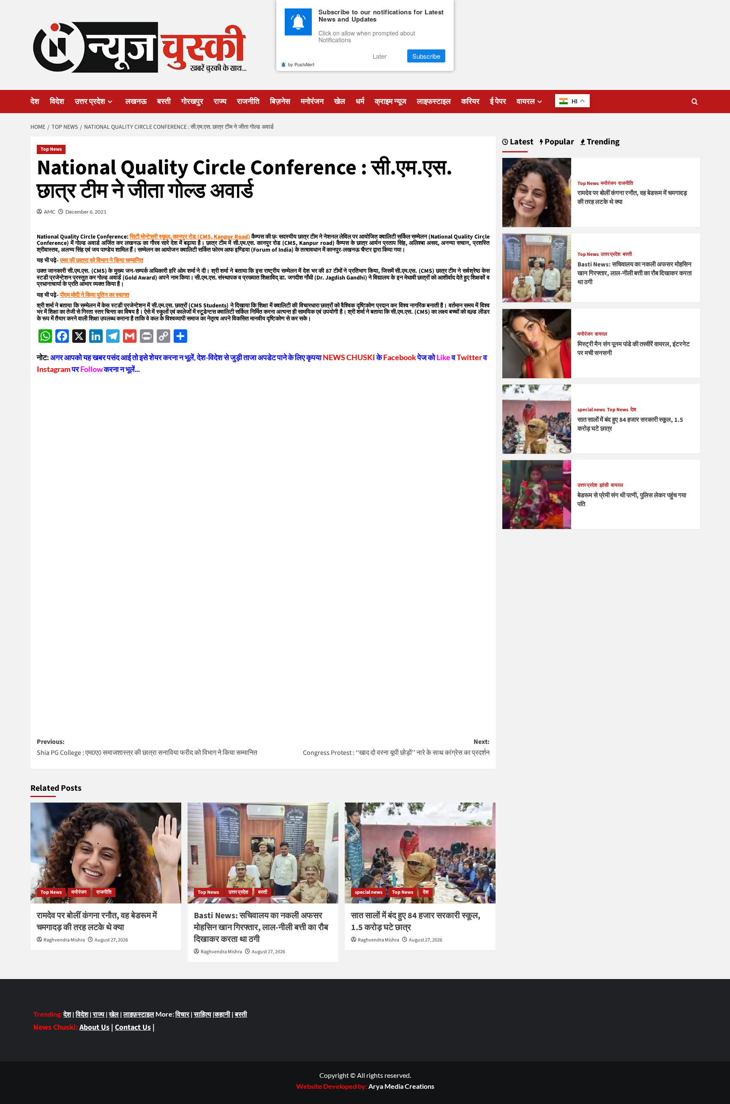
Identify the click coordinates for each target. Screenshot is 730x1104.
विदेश (57, 101)
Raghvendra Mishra (64, 940)
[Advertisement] (263, 434)
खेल (339, 101)
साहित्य (202, 1014)
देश (34, 101)
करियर (470, 101)
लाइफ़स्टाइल (138, 1014)
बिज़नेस (280, 101)
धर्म (360, 101)
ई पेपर (498, 101)
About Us (94, 1027)
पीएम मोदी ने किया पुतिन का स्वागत (94, 295)
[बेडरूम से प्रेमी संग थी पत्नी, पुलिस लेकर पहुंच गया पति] (537, 494)
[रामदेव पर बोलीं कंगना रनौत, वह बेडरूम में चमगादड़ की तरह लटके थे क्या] (105, 853)
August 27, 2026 (111, 940)
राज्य (220, 101)
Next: (396, 747)
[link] (401, 1086)
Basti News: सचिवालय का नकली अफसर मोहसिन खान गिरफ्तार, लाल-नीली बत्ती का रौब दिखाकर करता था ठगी (261, 927)
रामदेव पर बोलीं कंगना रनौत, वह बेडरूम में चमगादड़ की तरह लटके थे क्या (97, 921)
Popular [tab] (558, 142)
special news (368, 892)
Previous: (147, 747)
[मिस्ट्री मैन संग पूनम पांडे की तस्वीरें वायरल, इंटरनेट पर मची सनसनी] (537, 343)
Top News (51, 149)
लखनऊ (136, 101)
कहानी (222, 1014)
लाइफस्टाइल (434, 101)
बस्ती (164, 101)
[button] (694, 101)
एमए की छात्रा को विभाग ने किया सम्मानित (101, 260)
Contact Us (133, 1027)
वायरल (526, 101)
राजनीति (248, 101)
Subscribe (426, 56)
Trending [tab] (602, 142)
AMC (49, 212)
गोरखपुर (192, 101)
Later (380, 56)
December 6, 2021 (85, 212)
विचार (182, 1014)
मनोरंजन (312, 101)
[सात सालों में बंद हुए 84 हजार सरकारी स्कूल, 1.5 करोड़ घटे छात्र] (420, 853)
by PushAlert (301, 64)
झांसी (604, 486)
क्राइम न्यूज (390, 101)
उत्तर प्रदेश (90, 101)
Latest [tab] (521, 142)
